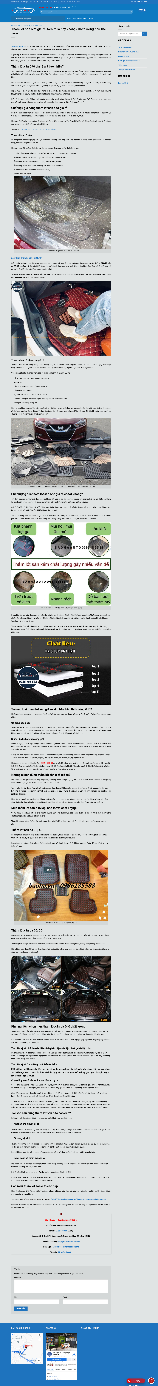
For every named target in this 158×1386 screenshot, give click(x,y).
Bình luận (17, 1277)
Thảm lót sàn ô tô (18, 46)
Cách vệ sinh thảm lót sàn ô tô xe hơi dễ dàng (39, 129)
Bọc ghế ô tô (123, 83)
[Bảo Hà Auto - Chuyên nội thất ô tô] (23, 10)
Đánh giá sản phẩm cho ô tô (129, 61)
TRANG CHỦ (15, 2)
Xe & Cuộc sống (36, 26)
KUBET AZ (15, 1366)
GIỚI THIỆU (24, 2)
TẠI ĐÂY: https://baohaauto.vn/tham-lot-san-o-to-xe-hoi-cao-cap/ (78, 1199)
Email (65, 1297)
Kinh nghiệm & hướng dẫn (20, 26)
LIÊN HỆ (62, 2)
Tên (16, 1297)
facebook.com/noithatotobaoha (65, 1247)
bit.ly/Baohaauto (65, 1252)
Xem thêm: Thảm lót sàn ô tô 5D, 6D (26, 258)
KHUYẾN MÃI (34, 2)
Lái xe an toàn (123, 56)
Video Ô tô (122, 65)
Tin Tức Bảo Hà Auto (126, 70)
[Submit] (131, 12)
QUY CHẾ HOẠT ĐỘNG (74, 2)
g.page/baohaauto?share (69, 1241)
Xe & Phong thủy (125, 47)
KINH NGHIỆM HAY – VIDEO (49, 2)
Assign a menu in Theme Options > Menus (80, 19)
